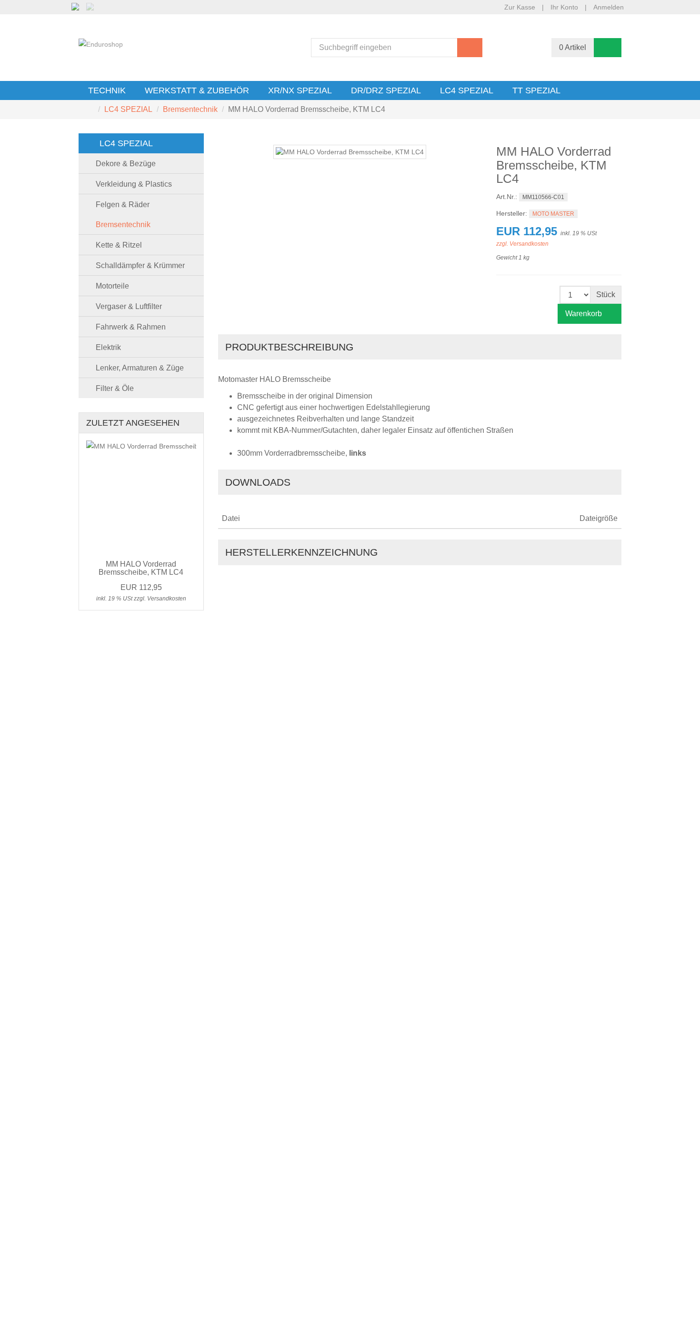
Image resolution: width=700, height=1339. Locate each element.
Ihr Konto (564, 7)
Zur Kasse (519, 7)
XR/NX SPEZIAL (300, 90)
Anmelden (608, 7)
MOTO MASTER (553, 213)
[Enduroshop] (101, 44)
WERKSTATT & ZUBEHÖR (197, 90)
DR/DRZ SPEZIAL (386, 90)
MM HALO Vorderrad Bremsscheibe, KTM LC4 (141, 568)
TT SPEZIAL (536, 90)
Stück (605, 294)
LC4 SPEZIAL (466, 90)
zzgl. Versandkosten (522, 243)
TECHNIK (107, 90)
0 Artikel (572, 47)
